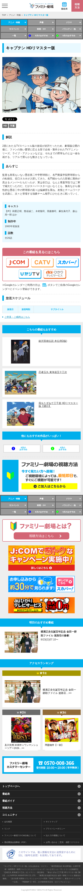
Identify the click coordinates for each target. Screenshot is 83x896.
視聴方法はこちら (41, 536)
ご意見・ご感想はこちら (17, 317)
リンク (7, 829)
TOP (4, 15)
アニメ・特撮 (15, 15)
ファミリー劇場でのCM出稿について (20, 835)
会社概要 (8, 822)
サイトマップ (51, 822)
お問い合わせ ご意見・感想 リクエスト (63, 842)
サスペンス (14, 29)
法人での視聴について (55, 835)
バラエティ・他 (69, 29)
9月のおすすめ (69, 35)
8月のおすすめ (41, 35)
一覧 (14, 35)
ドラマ (69, 22)
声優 (41, 22)
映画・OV (41, 29)
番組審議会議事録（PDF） (15, 842)
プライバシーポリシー (55, 829)
